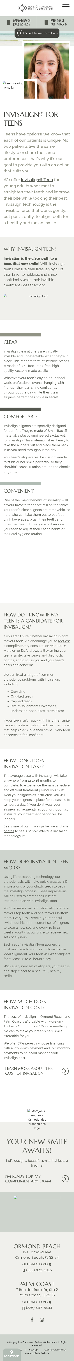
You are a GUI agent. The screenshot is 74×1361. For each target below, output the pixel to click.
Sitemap (33, 1350)
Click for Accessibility (55, 1350)
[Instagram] (42, 1319)
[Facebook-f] (32, 1319)
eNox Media (34, 1353)
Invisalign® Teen (37, 179)
